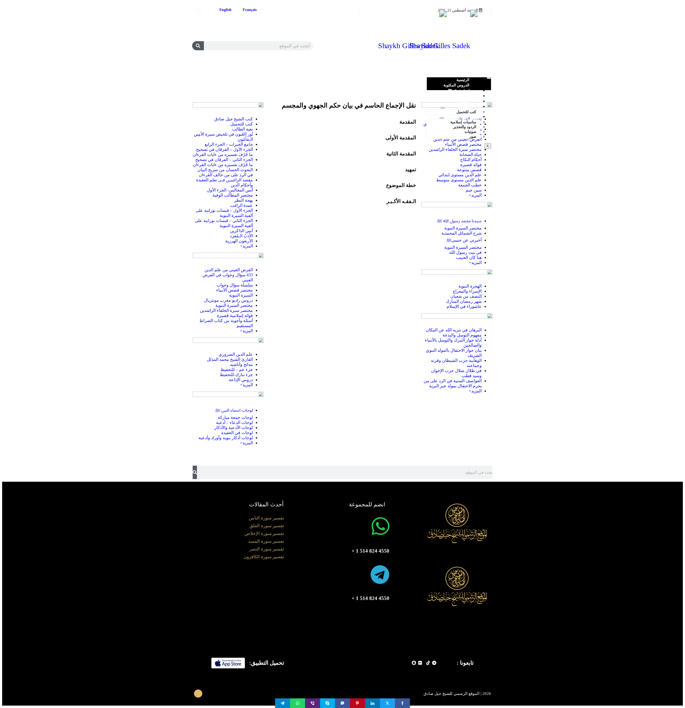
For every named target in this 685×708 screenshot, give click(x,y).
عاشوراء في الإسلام (464, 306)
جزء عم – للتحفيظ (236, 369)
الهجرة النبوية (470, 286)
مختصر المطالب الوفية (232, 195)
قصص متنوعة (469, 169)
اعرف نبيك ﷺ (458, 91)
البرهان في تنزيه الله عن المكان (454, 330)
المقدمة (407, 122)
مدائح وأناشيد (241, 364)
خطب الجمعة (470, 185)
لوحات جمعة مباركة (235, 417)
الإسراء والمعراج (467, 291)
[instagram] (198, 9)
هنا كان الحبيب (469, 257)
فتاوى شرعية (459, 96)
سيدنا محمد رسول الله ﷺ (459, 221)
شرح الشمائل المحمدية (461, 233)
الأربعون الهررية (239, 241)
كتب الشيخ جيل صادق (233, 119)
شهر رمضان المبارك (464, 301)
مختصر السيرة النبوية (463, 228)
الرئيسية (462, 80)
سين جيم (474, 190)
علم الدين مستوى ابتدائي (460, 175)
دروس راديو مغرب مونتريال (228, 300)
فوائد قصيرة (471, 164)
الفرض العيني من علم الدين (457, 139)
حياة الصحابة (470, 154)
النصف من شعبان (466, 296)
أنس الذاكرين (241, 230)
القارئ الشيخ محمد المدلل (230, 359)
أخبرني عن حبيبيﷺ (464, 240)
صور (472, 137)
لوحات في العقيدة (237, 432)
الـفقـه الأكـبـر (401, 201)
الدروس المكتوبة (456, 85)
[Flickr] (420, 663)
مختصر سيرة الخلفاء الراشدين (455, 149)
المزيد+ (475, 195)
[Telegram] (434, 663)
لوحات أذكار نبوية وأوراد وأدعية (226, 437)
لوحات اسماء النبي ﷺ (234, 410)
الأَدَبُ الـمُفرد (241, 236)
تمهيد (410, 169)
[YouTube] (196, 9)
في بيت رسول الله (465, 252)
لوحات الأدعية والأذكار (233, 427)
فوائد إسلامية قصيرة (235, 315)
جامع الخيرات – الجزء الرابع (229, 144)
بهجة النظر (243, 200)
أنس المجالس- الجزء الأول (230, 190)
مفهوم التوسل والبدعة (462, 335)
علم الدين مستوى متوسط (459, 180)
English (225, 10)
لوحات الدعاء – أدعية (234, 422)
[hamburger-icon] (489, 78)
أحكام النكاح (471, 159)
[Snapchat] (414, 663)
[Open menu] (442, 108)
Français (250, 10)
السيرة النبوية (241, 295)
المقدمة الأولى (401, 137)
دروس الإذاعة (241, 379)
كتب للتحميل (466, 112)
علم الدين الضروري (236, 354)
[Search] (198, 45)
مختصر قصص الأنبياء (234, 290)
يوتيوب (464, 101)
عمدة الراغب (241, 205)
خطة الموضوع (401, 185)
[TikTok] (428, 663)
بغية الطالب (242, 129)
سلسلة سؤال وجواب (234, 285)
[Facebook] (203, 9)
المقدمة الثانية (401, 153)
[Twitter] (201, 9)
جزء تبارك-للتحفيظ (236, 374)
